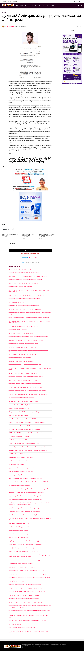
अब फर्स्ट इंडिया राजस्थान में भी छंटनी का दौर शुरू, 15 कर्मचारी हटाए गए (22, 361)
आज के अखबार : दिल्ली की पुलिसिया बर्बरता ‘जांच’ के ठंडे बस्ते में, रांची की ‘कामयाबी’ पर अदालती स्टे (27, 422)
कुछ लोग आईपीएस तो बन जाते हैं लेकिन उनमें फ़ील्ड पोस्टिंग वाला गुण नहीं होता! (23, 380)
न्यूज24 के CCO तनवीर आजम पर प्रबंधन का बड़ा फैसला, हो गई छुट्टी (22, 627)
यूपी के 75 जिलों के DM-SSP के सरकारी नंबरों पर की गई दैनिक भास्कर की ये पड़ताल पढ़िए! (26, 433)
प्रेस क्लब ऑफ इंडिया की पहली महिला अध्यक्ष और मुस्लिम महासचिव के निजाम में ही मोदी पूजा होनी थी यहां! (28, 482)
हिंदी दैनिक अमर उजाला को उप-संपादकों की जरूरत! (18, 415)
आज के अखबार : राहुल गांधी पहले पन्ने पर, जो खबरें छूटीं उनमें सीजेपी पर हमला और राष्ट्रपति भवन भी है (28, 394)
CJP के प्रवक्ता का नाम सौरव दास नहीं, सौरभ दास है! (19, 436)
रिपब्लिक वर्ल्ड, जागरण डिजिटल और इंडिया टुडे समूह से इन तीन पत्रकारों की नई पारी (24, 511)
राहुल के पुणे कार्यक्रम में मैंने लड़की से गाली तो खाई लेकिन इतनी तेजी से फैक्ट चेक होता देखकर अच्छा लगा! (28, 350)
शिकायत (42, 644)
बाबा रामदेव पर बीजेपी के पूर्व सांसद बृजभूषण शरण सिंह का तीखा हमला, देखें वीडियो (24, 401)
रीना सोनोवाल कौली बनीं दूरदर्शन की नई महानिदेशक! (18, 530)
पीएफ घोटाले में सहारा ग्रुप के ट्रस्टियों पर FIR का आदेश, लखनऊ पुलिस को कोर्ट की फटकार (26, 588)
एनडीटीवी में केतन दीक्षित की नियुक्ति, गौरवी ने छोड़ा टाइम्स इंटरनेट (21, 333)
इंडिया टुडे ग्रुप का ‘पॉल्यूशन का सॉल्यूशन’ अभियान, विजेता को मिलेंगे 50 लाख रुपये (24, 373)
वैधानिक (45, 644)
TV (28, 5)
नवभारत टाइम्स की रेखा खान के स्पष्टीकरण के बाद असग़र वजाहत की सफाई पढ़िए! (24, 598)
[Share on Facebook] (75, 26)
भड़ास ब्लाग (4, 1)
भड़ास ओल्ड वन (15, 1)
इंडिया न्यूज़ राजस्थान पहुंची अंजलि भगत (16, 624)
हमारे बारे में (51, 644)
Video (26, 644)
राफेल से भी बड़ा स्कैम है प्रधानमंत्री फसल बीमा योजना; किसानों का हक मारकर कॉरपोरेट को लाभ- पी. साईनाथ (29, 577)
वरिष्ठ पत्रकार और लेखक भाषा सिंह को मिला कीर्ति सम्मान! (19, 408)
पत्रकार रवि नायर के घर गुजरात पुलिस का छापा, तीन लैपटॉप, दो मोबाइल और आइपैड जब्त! (25, 508)
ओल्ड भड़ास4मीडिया (56, 644)
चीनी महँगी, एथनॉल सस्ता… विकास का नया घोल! (18, 461)
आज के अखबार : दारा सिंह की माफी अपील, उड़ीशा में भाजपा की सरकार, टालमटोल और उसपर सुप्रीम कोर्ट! (29, 489)
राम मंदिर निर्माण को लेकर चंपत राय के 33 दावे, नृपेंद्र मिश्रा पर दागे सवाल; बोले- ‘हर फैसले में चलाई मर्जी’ (28, 450)
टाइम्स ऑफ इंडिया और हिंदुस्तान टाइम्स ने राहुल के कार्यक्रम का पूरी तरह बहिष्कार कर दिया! (26, 340)
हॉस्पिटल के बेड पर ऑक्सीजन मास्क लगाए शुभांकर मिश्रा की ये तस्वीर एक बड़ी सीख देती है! (26, 584)
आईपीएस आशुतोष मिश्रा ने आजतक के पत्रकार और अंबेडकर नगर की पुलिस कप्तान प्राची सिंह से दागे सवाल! (29, 574)
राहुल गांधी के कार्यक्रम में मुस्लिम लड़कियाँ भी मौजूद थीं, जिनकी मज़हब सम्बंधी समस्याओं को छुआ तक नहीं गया (29, 317)
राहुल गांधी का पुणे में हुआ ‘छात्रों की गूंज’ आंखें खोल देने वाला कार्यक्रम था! (22, 347)
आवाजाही (21, 5)
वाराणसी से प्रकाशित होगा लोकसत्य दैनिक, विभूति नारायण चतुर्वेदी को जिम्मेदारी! (23, 343)
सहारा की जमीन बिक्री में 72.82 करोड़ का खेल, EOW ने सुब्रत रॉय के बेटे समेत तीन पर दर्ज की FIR (27, 390)
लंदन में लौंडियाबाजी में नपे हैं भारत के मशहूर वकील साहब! (19, 485)
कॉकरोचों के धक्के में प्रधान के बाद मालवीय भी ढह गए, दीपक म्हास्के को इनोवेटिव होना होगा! (25, 515)
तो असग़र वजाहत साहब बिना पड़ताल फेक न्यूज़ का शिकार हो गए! (21, 563)
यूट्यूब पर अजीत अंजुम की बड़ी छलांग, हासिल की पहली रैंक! (20, 357)
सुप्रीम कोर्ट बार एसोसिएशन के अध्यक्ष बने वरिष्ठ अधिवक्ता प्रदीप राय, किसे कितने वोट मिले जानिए (27, 591)
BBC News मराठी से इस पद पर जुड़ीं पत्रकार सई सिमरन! (20, 269)
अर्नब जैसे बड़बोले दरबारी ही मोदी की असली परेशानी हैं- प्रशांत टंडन (21, 397)
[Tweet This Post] (77, 26)
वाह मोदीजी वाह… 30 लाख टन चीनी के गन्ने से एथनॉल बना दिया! (20, 454)
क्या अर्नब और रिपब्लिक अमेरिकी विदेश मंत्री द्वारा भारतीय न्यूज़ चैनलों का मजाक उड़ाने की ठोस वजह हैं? (28, 276)
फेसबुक (33, 644)
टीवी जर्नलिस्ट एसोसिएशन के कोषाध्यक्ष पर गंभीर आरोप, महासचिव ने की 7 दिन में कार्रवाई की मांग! (26, 570)
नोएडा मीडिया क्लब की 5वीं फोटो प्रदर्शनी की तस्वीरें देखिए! (20, 527)
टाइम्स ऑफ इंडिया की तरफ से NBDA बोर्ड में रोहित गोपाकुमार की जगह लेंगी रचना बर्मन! (25, 383)
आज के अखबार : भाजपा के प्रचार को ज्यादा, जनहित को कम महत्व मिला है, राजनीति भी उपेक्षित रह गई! (27, 620)
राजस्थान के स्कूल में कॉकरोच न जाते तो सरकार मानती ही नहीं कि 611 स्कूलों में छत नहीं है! (26, 376)
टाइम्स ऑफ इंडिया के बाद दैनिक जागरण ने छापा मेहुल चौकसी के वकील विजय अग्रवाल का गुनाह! (26, 492)
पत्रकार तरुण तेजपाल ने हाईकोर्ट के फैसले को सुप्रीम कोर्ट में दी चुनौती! (22, 404)
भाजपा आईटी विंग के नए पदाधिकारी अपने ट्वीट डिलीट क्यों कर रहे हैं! (21, 548)
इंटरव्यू (40, 5)
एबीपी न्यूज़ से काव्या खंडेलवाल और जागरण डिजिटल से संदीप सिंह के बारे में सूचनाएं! (24, 443)
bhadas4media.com (11, 26)
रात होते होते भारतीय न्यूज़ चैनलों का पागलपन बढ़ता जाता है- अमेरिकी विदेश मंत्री (23, 283)
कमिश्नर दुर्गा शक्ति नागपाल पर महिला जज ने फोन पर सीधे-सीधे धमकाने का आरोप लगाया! (25, 279)
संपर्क (48, 644)
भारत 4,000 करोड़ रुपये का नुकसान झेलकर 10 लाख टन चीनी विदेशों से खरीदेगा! (24, 418)
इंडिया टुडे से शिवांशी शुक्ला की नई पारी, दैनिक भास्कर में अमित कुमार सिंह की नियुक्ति (24, 411)
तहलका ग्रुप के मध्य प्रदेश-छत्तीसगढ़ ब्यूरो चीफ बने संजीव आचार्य (21, 425)
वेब (43, 5)
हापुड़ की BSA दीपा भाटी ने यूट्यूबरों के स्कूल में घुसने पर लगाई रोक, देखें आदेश (23, 326)
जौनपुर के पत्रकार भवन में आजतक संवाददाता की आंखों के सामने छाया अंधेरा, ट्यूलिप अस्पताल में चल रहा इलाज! (29, 541)
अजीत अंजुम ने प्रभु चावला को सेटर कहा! (16, 581)
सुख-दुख (35, 5)
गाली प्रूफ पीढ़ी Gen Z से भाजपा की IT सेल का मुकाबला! (19, 534)
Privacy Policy (25, 645)
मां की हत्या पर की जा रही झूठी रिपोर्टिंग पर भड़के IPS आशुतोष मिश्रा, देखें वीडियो (24, 595)
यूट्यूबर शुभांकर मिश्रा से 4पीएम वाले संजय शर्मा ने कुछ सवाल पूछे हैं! (21, 468)
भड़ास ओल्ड (9, 1)
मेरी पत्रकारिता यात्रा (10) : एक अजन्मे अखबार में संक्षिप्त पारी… (20, 286)
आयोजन (46, 5)
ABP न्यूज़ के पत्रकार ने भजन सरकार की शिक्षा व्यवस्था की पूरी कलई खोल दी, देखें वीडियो (25, 387)
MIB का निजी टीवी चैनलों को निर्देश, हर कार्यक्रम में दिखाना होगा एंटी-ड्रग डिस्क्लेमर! (24, 429)
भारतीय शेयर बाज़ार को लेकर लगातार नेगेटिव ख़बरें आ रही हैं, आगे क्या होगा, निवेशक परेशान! (25, 478)
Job (25, 5)
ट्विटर (36, 644)
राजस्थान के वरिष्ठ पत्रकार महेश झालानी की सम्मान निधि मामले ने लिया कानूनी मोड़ (24, 298)
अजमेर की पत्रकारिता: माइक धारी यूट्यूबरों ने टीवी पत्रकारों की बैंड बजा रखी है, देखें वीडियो (25, 544)
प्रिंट (31, 5)
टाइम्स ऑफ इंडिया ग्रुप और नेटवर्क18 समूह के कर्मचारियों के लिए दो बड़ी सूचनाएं (24, 305)
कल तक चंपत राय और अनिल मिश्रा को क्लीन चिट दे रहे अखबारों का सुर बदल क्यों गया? (25, 567)
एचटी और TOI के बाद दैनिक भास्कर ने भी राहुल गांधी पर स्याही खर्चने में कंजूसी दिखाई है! (25, 309)
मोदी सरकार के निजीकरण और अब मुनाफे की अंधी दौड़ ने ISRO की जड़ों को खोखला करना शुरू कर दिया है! (28, 336)
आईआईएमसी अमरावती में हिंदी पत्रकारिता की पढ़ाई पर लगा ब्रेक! (21, 471)
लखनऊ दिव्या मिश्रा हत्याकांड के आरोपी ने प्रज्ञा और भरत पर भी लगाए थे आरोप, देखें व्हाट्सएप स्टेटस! (28, 447)
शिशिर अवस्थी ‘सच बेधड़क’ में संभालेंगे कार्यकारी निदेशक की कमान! (21, 457)
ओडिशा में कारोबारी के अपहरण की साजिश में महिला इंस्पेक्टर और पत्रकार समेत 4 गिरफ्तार (25, 499)
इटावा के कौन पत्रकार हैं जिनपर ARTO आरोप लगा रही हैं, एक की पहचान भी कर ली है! (25, 364)
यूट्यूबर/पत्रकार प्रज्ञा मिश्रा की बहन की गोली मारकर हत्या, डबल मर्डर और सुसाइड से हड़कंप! (26, 496)
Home (16, 5)
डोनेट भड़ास (39, 644)
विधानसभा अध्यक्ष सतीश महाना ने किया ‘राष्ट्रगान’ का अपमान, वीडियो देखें (22, 354)
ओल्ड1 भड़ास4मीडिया (63, 644)
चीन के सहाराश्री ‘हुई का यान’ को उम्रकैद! (16, 464)
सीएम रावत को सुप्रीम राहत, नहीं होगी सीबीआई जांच (10, 234)
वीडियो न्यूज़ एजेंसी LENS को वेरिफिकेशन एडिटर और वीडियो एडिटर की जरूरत (23, 551)
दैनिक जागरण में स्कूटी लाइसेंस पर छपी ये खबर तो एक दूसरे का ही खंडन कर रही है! (24, 272)
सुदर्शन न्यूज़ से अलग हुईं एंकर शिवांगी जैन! (16, 302)
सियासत (52, 5)
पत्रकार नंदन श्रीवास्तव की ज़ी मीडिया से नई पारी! (18, 475)
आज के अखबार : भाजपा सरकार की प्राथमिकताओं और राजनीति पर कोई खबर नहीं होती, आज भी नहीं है (27, 560)
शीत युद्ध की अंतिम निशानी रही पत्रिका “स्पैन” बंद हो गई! (19, 523)
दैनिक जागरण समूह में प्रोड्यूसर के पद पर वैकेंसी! (18, 329)
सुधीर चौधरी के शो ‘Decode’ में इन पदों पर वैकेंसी (18, 440)
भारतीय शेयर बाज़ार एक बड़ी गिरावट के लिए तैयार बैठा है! (19, 537)
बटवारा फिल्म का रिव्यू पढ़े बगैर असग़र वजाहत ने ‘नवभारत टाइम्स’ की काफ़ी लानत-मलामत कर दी (26, 602)
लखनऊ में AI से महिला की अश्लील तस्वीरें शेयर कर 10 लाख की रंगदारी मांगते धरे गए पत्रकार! (26, 295)
